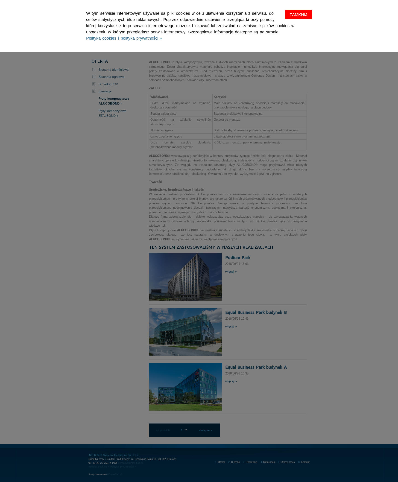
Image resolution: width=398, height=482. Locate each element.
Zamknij (298, 14)
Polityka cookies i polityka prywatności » (124, 38)
